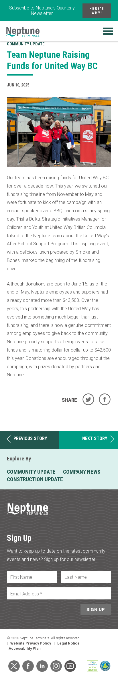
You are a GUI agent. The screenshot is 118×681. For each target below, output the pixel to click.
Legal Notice (68, 643)
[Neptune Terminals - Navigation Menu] (108, 31)
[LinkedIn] (42, 666)
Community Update (26, 44)
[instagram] (56, 666)
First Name (21, 577)
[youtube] (70, 666)
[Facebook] (28, 666)
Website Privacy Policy (30, 643)
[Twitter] (14, 666)
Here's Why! (96, 10)
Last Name (76, 577)
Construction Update (35, 479)
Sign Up (95, 609)
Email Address (26, 594)
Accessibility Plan (24, 648)
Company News (81, 471)
